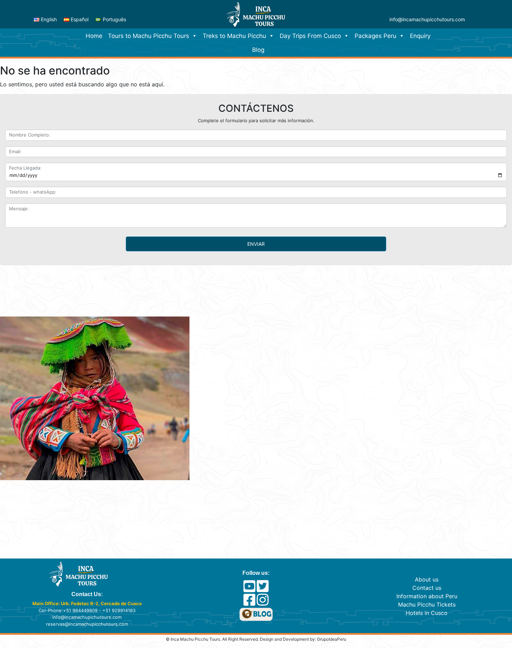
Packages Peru (375, 35)
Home (94, 35)
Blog (258, 49)
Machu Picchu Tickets (427, 604)
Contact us (426, 587)
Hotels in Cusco (427, 612)
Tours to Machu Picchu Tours (148, 35)
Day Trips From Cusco (310, 35)
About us (427, 579)
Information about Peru (426, 596)
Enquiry (420, 35)
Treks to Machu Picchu (234, 35)
